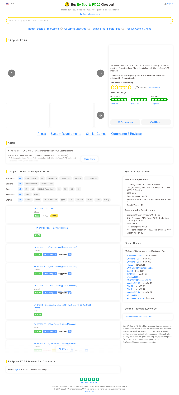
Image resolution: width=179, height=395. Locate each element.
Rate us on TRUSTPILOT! (89, 383)
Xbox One (77, 178)
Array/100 (114, 103)
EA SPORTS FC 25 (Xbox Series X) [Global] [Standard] (55, 324)
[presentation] (100, 115)
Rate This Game (155, 87)
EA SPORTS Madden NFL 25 (139, 280)
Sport (149, 316)
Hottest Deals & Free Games (43, 28)
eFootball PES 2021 (135, 256)
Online (135, 316)
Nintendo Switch (31, 178)
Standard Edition (31, 184)
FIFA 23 (130, 265)
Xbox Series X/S (91, 178)
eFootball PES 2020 (135, 298)
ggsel (63, 200)
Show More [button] (89, 159)
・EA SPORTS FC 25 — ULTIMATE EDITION (51, 228)
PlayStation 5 (65, 178)
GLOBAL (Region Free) (46, 189)
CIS (72, 189)
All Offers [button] (63, 349)
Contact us (89, 391)
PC (42, 178)
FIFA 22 (130, 286)
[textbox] (91, 21)
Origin (36, 194)
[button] (11, 73)
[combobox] (91, 21)
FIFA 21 (130, 289)
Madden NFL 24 (133, 292)
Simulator (143, 316)
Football (128, 316)
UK (65, 189)
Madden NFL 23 (133, 283)
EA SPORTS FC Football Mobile (140, 268)
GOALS (130, 271)
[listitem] (27, 115)
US (33, 189)
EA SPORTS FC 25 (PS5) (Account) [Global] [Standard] (55, 286)
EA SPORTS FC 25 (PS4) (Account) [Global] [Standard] (55, 266)
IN (59, 189)
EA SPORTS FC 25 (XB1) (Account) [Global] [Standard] (55, 247)
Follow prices (127, 122)
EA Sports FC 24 (134, 262)
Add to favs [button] (157, 122)
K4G (71, 200)
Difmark (28, 200)
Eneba (37, 200)
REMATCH (131, 274)
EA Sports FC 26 (134, 259)
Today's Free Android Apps (105, 28)
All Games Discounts (75, 28)
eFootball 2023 (133, 295)
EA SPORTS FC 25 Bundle (44, 209)
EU (26, 189)
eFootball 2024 (133, 277)
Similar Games (96, 134)
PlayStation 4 (52, 178)
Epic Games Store (50, 200)
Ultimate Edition (47, 184)
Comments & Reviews (126, 134)
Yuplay (106, 200)
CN (78, 189)
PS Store (80, 200)
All (20, 178)
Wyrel (98, 200)
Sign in (170, 4)
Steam (27, 194)
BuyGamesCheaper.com (90, 14)
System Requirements (66, 134)
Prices (41, 134)
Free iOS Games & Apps (138, 28)
